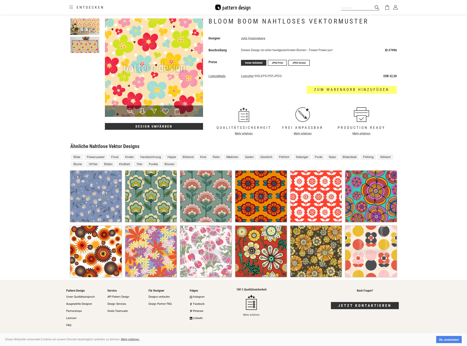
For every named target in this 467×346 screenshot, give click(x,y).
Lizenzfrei (247, 76)
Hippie (171, 157)
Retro (216, 157)
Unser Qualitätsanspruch (80, 296)
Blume (78, 164)
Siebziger (302, 157)
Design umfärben (154, 126)
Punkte (153, 164)
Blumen (170, 164)
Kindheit (124, 164)
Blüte (77, 157)
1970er (93, 164)
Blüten (108, 164)
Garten (249, 157)
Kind (203, 157)
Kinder (129, 157)
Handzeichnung (150, 157)
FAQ (68, 325)
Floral (115, 157)
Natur (332, 157)
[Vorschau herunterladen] (142, 111)
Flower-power (96, 157)
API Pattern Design (118, 296)
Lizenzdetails (217, 76)
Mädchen (232, 157)
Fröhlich (284, 157)
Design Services (116, 303)
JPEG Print (277, 62)
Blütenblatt (349, 157)
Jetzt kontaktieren (364, 305)
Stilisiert (385, 157)
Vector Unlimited (253, 62)
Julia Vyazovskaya (253, 38)
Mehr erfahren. (130, 339)
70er (139, 164)
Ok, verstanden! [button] (449, 339)
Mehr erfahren (244, 133)
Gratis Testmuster (117, 311)
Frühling (368, 157)
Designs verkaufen (159, 296)
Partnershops (74, 311)
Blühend (188, 157)
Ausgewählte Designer (79, 303)
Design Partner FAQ (160, 303)
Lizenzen (71, 318)
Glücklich (266, 157)
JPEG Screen (299, 62)
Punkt (318, 157)
